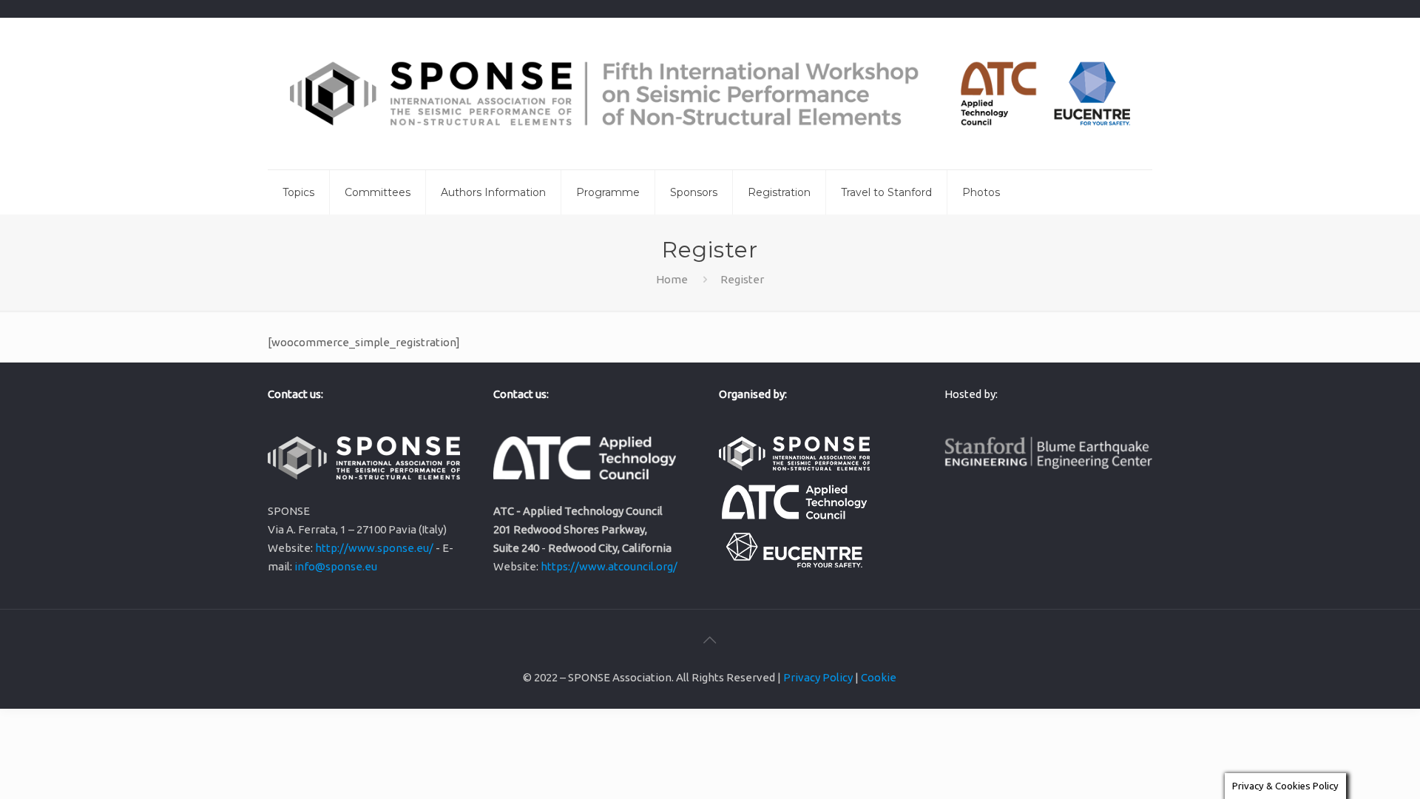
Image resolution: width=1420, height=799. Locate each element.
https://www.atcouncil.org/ (609, 566)
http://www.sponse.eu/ (374, 548)
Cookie (878, 677)
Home (672, 279)
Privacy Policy (818, 677)
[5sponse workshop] (710, 93)
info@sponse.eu (335, 566)
